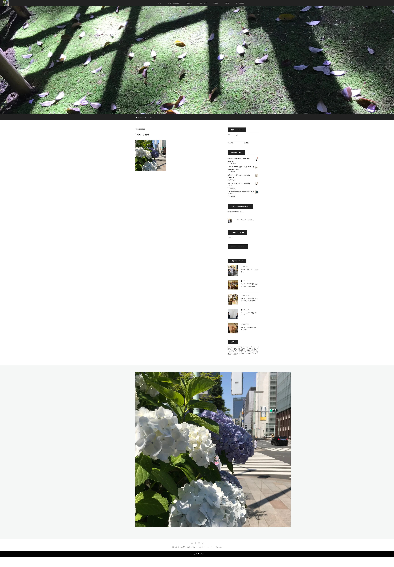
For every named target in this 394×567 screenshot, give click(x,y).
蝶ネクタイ (237, 354)
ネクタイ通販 (245, 350)
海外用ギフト (246, 353)
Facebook (195, 542)
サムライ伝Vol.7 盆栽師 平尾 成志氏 (249, 328)
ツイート (230, 237)
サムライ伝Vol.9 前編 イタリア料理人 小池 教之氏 (249, 299)
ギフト (246, 349)
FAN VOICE (203, 3)
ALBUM (216, 3)
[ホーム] (136, 115)
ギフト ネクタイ (252, 349)
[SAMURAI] (213, 526)
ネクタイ (239, 350)
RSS (202, 542)
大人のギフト (254, 352)
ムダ (229, 352)
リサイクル (233, 352)
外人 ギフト (248, 352)
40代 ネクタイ (237, 348)
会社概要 (174, 547)
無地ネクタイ (253, 353)
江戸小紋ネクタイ (238, 353)
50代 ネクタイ (245, 348)
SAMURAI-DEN (240, 3)
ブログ (142, 117)
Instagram (198, 542)
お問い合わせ (218, 547)
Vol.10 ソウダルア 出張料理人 (244, 220)
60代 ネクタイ (252, 348)
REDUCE (236, 349)
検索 (247, 143)
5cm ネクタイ (231, 347)
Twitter (191, 542)
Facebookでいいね (237, 246)
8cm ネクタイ (245, 347)
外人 (244, 352)
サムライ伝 (234, 350)
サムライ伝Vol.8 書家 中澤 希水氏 (249, 314)
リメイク (238, 352)
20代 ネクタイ (253, 347)
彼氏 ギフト (231, 353)
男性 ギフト (231, 354)
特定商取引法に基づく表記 (187, 547)
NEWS (227, 3)
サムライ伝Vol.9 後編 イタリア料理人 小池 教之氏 (249, 285)
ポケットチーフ (253, 350)
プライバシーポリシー (205, 547)
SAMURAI (241, 349)
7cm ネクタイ (238, 347)
